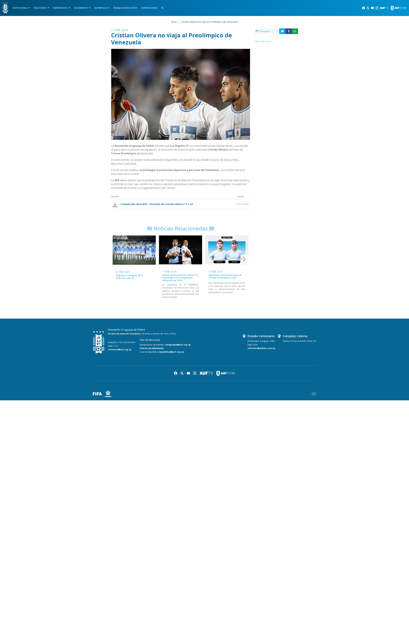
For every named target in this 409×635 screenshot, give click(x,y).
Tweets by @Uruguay (262, 41)
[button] (244, 259)
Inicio (174, 21)
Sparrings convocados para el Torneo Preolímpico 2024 (224, 276)
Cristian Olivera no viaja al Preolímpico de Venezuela (209, 21)
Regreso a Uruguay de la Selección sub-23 (129, 277)
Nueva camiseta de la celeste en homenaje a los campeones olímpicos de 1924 (180, 277)
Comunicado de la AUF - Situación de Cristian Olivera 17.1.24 (157, 204)
